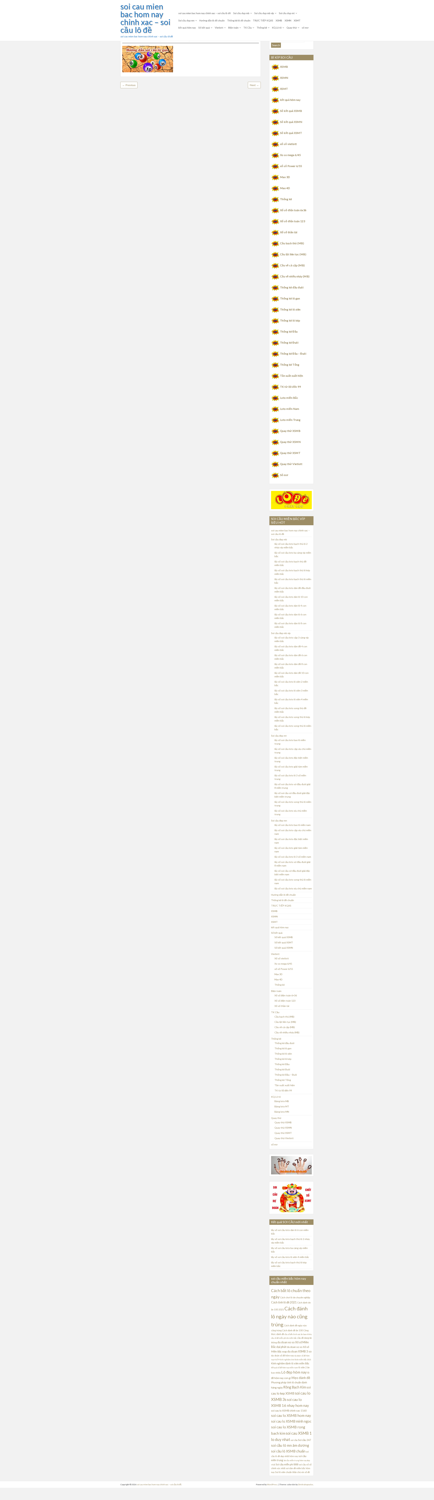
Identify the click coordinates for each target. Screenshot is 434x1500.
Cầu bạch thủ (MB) (292, 243)
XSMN (288, 20)
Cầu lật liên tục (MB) (293, 254)
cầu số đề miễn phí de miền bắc (284, 1338)
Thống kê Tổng (289, 364)
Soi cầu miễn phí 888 (287, 1464)
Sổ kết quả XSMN (291, 121)
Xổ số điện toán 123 (292, 221)
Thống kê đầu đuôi (291, 287)
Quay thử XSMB (290, 430)
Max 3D (285, 177)
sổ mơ (305, 27)
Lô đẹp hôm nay (294, 1372)
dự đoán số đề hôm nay (282, 1355)
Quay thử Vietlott (291, 463)
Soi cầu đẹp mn (186, 20)
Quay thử (292, 27)
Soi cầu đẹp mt (287, 13)
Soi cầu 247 (304, 1439)
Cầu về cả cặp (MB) (292, 265)
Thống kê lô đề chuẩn (238, 20)
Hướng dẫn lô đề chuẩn (212, 20)
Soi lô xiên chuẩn (283, 1472)
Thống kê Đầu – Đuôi (293, 353)
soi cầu (294, 1440)
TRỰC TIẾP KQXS (263, 20)
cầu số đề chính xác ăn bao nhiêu (298, 1334)
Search (276, 45)
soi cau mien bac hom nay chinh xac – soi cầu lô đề (145, 18)
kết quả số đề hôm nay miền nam (284, 1367)
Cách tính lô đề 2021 (284, 1302)
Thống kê (262, 27)
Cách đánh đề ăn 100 (292, 1330)
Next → (254, 85)
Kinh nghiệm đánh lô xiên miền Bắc (290, 1363)
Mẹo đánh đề (300, 1378)
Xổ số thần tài (288, 232)
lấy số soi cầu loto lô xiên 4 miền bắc (290, 1257)
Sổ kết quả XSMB (291, 110)
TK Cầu (247, 27)
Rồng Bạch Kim (294, 1387)
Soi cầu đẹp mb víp (264, 13)
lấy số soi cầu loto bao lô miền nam (292, 825)
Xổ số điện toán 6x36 (293, 210)
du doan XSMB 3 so (299, 1351)
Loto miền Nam (289, 408)
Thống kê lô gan (290, 298)
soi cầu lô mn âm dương (290, 1445)
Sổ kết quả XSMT (291, 132)
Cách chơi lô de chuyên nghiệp (295, 1297)
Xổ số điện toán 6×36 (285, 995)
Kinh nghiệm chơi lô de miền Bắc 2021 (295, 1359)
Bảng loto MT (281, 1106)
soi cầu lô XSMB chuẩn (288, 1451)
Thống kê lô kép (290, 320)
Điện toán (233, 27)
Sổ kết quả (204, 27)
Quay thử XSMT (290, 452)
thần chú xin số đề (301, 1472)
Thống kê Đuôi (289, 342)
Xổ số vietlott (281, 958)
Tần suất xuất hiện (291, 375)
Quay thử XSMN (290, 441)
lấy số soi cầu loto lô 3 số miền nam (292, 856)
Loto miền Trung (290, 419)
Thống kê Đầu (289, 331)
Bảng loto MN (281, 1111)
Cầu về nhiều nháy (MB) (295, 276)
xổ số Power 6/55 (291, 166)
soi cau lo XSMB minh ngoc (291, 1421)
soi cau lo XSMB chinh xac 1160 (289, 1410)
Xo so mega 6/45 (290, 155)
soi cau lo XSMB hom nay (291, 1415)
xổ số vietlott (288, 143)
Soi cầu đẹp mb (241, 13)
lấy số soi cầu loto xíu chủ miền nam (293, 888)
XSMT (297, 20)
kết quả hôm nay (187, 27)
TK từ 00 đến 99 (290, 386)
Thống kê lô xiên (290, 309)
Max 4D (285, 188)
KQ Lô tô (277, 27)
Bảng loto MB (281, 1101)
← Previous (129, 85)
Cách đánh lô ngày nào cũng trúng (289, 1316)
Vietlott (219, 27)
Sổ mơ (284, 475)
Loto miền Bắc (289, 397)
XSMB (279, 20)
